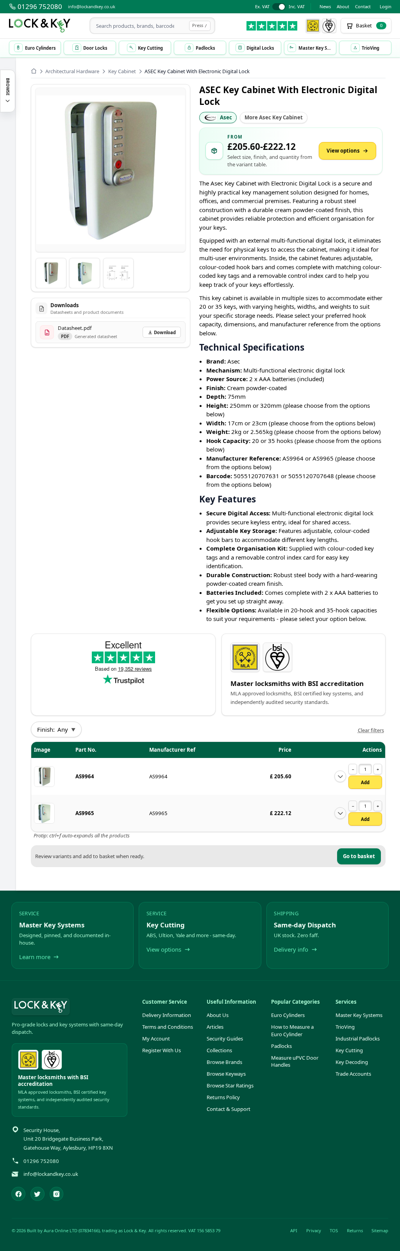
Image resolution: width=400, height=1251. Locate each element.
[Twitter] (37, 1194)
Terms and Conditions (167, 1026)
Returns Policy (223, 1097)
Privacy (313, 1230)
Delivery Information (166, 1015)
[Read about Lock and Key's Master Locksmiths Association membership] (312, 25)
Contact (363, 6)
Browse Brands (224, 1062)
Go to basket (359, 856)
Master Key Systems (359, 1015)
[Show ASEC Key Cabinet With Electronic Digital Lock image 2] (84, 273)
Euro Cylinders (288, 1015)
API (293, 1230)
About (343, 6)
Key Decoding (352, 1062)
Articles (215, 1026)
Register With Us (161, 1050)
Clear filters (371, 730)
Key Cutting (349, 1050)
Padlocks (281, 1045)
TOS (334, 1230)
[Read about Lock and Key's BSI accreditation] (329, 25)
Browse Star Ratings (230, 1085)
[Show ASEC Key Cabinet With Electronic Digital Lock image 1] (51, 273)
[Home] (34, 71)
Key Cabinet (122, 71)
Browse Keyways (226, 1073)
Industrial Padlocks (358, 1038)
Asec (226, 117)
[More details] (340, 776)
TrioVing (345, 1026)
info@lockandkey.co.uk (91, 6)
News (325, 6)
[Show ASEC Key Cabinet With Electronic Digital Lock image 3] (118, 273)
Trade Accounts (353, 1073)
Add (365, 782)
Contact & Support (228, 1108)
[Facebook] (18, 1194)
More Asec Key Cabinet (274, 117)
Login (385, 6)
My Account (156, 1038)
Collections (219, 1050)
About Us (218, 1015)
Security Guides (225, 1038)
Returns (355, 1230)
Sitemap (379, 1230)
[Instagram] (56, 1194)
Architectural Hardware (72, 71)
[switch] (280, 7)
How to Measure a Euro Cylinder (292, 1030)
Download (165, 332)
